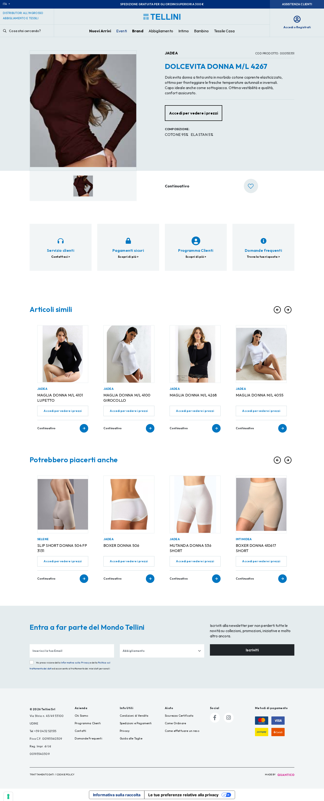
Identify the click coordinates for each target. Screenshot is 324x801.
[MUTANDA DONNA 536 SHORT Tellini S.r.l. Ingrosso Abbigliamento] (195, 504)
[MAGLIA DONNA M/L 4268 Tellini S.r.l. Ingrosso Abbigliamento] (195, 354)
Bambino (201, 31)
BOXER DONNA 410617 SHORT (256, 548)
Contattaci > (60, 256)
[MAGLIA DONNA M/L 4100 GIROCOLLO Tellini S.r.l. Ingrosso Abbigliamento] (128, 354)
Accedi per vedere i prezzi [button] (193, 113)
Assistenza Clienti (297, 4)
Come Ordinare (175, 723)
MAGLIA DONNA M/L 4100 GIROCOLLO (126, 398)
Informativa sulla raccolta (116, 794)
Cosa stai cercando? (24, 31)
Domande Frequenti (88, 738)
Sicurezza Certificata (179, 715)
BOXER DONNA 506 (121, 545)
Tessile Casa (224, 31)
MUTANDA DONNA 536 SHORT (190, 548)
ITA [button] (5, 4)
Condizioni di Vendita (134, 715)
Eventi (121, 31)
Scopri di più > (128, 256)
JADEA (171, 53)
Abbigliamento (160, 31)
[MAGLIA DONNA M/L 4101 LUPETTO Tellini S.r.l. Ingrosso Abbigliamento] (62, 354)
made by (270, 774)
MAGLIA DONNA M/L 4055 (259, 395)
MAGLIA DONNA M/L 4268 (193, 395)
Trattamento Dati (42, 774)
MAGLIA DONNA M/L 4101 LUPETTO (60, 398)
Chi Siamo (81, 715)
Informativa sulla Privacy (75, 662)
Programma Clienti (88, 723)
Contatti (80, 731)
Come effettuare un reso (182, 731)
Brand (137, 31)
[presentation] (277, 309)
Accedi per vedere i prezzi (63, 411)
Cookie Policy (65, 774)
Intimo (183, 31)
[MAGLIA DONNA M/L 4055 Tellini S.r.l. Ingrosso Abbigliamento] (261, 354)
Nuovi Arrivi (100, 31)
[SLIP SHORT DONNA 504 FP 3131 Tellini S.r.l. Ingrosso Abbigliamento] (62, 504)
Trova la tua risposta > (263, 256)
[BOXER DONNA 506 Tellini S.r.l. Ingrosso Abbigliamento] (128, 504)
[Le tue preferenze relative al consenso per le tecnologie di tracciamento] (8, 796)
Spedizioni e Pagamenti (136, 723)
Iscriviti (252, 650)
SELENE (43, 539)
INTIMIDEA (244, 539)
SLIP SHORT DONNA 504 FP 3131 (62, 548)
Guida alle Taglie (131, 738)
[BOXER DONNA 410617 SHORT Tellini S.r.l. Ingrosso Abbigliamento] (261, 504)
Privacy (125, 731)
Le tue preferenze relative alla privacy (183, 794)
